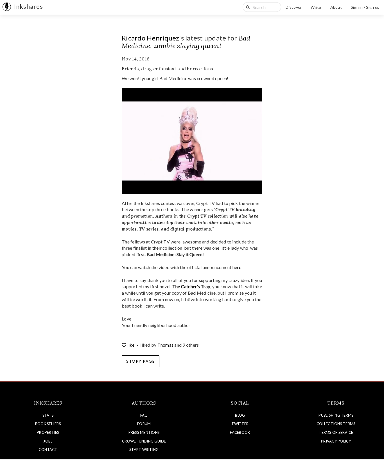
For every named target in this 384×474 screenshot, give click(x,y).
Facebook (240, 432)
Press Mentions (144, 432)
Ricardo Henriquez (150, 38)
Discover (294, 7)
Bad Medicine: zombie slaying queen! (186, 42)
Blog (240, 415)
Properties (48, 432)
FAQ (144, 415)
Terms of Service (336, 432)
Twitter (240, 423)
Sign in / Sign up (365, 7)
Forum (144, 423)
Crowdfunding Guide (144, 441)
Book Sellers (48, 423)
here (236, 267)
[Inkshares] (6, 7)
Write (316, 7)
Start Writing (144, 449)
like (130, 344)
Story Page (140, 361)
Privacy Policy (336, 441)
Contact (48, 449)
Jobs (48, 441)
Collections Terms (336, 423)
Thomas (165, 344)
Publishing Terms (336, 415)
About (336, 7)
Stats (48, 415)
